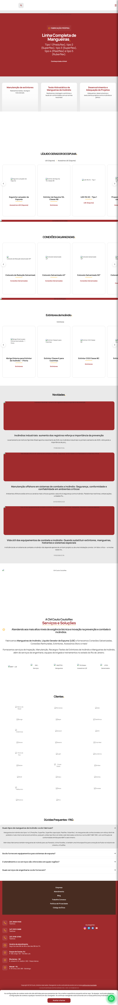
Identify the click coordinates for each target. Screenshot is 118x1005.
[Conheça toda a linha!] (59, 59)
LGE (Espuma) (50, 161)
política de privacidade (89, 985)
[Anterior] (3, 183)
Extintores (60, 322)
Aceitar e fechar (59, 1000)
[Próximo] (114, 183)
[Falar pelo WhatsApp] (111, 998)
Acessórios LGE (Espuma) (67, 161)
